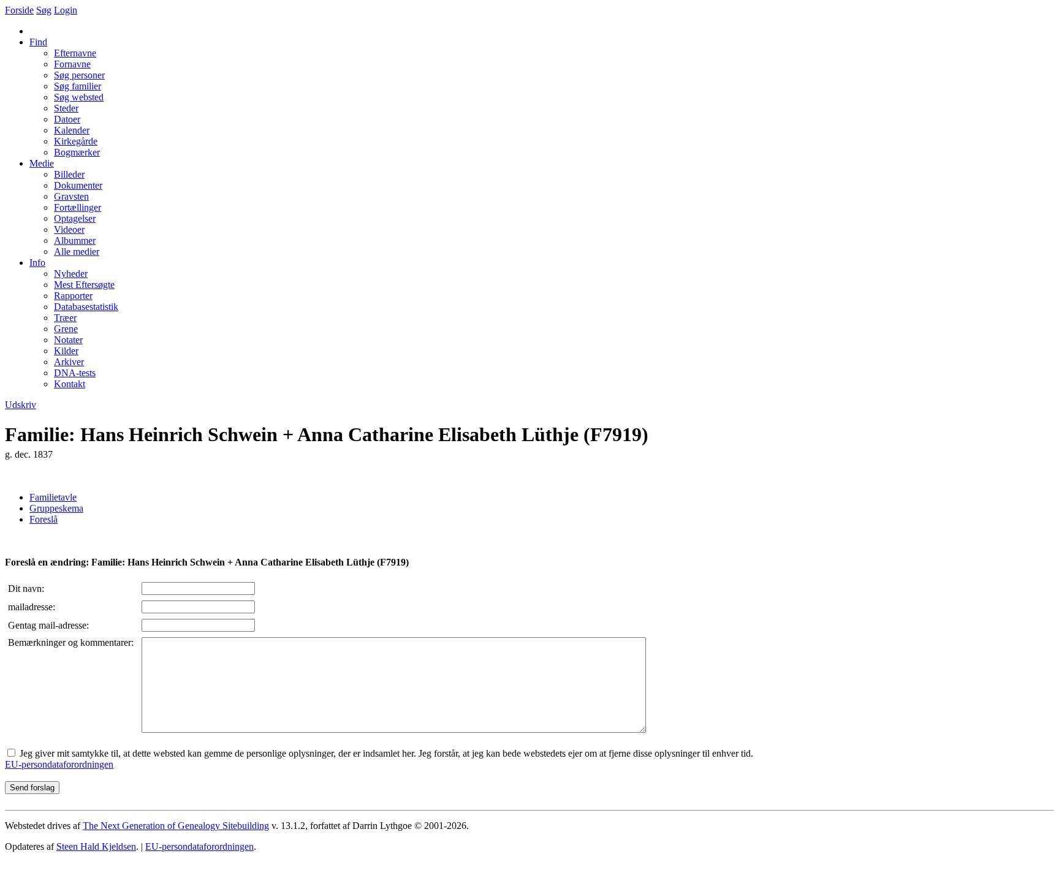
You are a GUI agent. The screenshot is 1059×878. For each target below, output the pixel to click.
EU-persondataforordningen (59, 764)
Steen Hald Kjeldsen (96, 846)
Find (38, 42)
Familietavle (53, 497)
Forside (19, 10)
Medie (41, 163)
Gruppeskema (56, 508)
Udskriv (20, 404)
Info (37, 262)
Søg (43, 10)
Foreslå (43, 519)
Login (65, 10)
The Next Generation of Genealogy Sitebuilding (176, 825)
